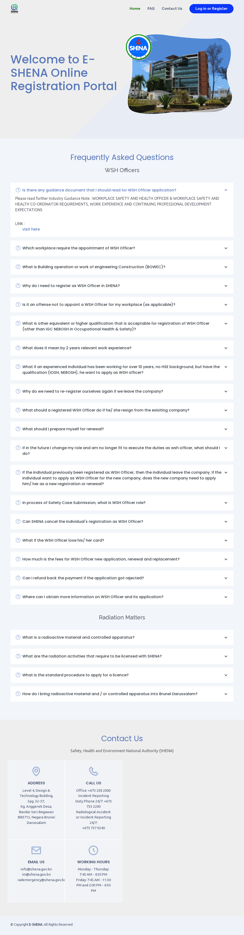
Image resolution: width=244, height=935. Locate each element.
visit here (31, 229)
